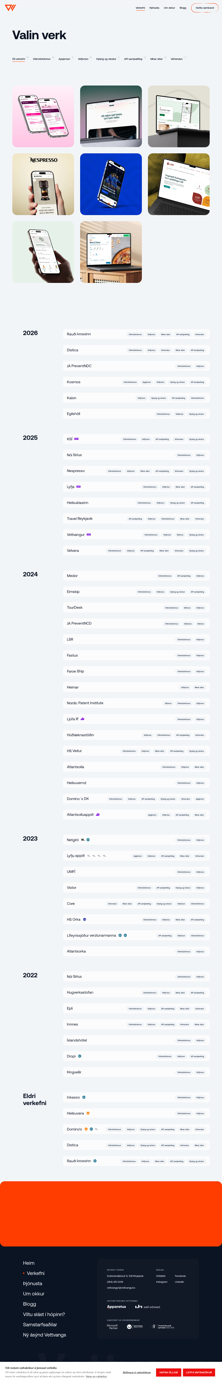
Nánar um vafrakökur (96, 1376)
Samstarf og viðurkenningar (123, 1320)
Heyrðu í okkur (115, 1270)
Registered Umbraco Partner (135, 1326)
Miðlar (160, 1270)
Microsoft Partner (112, 1326)
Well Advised (147, 1306)
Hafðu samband (111, 1213)
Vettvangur (10, 8)
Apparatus (116, 1307)
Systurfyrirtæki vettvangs (122, 1301)
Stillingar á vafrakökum (137, 1372)
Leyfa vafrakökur (199, 1372)
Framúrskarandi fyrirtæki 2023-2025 (163, 1326)
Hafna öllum (169, 1372)
